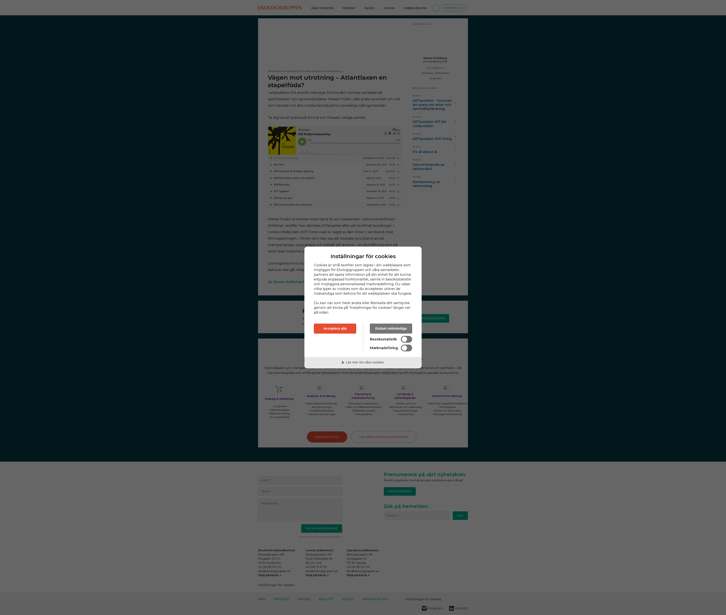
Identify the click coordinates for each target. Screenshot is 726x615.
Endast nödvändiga (391, 328)
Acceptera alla (335, 328)
